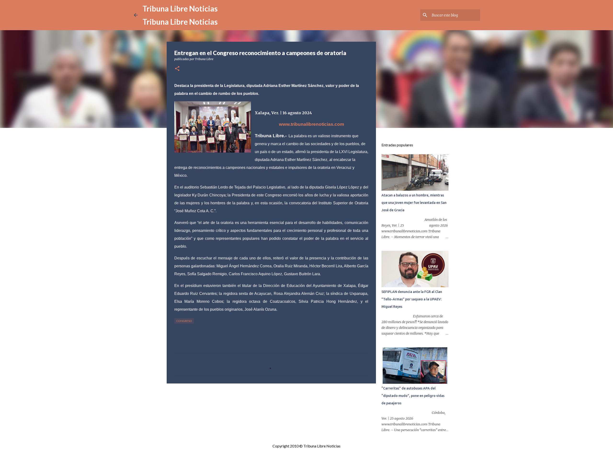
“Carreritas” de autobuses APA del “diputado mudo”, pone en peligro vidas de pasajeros (412, 395)
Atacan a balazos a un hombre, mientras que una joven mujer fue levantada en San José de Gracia (414, 202)
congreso (184, 321)
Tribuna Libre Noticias (180, 8)
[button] (177, 69)
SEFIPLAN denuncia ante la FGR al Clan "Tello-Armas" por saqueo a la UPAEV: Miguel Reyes (411, 299)
